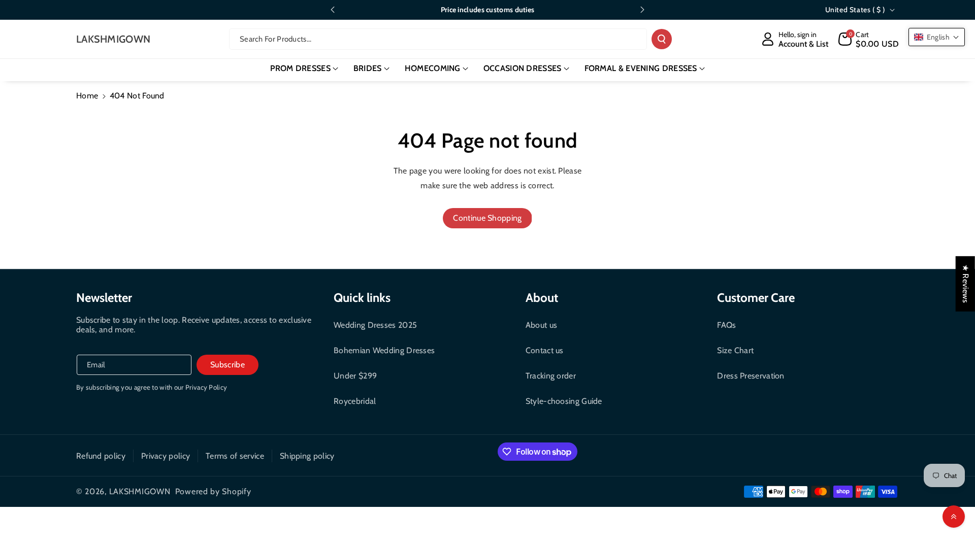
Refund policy (100, 456)
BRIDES (367, 68)
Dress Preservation (750, 376)
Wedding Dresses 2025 (375, 325)
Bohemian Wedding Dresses (384, 350)
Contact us (545, 350)
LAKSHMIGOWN (140, 491)
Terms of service (235, 456)
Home (87, 95)
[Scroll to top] (953, 516)
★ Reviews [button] (965, 283)
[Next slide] (642, 9)
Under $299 (355, 376)
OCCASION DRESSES (522, 68)
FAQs (726, 325)
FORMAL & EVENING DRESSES (640, 68)
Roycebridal (355, 401)
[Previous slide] (332, 9)
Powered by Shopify (213, 491)
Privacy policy (165, 456)
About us (541, 325)
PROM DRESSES (300, 68)
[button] (868, 39)
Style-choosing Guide (564, 401)
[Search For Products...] (662, 39)
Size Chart (735, 350)
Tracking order (551, 376)
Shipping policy (307, 456)
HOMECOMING (433, 68)
